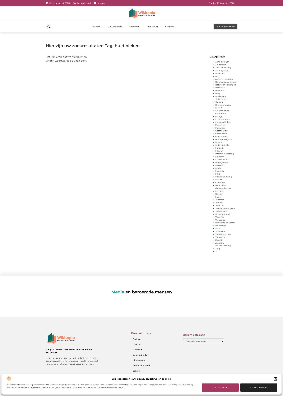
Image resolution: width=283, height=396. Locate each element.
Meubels (219, 171)
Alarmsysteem (222, 70)
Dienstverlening (223, 105)
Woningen (220, 237)
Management (222, 162)
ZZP (217, 251)
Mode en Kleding (223, 177)
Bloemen (219, 90)
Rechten (219, 191)
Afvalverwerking (223, 67)
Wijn (217, 228)
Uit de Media (139, 360)
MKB (217, 174)
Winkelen (220, 231)
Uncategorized (222, 214)
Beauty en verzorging (225, 85)
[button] (275, 378)
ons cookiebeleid (106, 387)
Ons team (152, 26)
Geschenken (221, 131)
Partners (95, 26)
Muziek (218, 179)
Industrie (219, 148)
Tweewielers (221, 211)
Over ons (134, 26)
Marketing (220, 165)
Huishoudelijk (222, 145)
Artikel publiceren (141, 365)
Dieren (218, 108)
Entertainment (222, 119)
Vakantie (219, 217)
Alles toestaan (220, 387)
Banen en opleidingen (226, 82)
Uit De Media (115, 26)
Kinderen (219, 156)
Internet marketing (224, 154)
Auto (217, 76)
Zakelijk (219, 240)
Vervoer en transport (225, 223)
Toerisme (219, 205)
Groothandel (221, 136)
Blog (217, 93)
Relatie (218, 194)
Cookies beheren (258, 387)
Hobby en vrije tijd (224, 139)
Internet (219, 151)
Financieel (220, 125)
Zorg (217, 248)
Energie (219, 116)
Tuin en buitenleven (225, 208)
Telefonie (219, 200)
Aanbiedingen (222, 62)
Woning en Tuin (223, 234)
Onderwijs (220, 182)
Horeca (218, 142)
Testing (218, 202)
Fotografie (220, 128)
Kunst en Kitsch (222, 159)
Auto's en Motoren (224, 79)
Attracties (219, 73)
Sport (218, 197)
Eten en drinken (223, 122)
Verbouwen (220, 220)
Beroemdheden (140, 355)
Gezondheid (221, 133)
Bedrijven (220, 88)
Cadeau (219, 102)
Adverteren (220, 65)
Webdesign (220, 225)
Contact (169, 26)
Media (218, 168)
